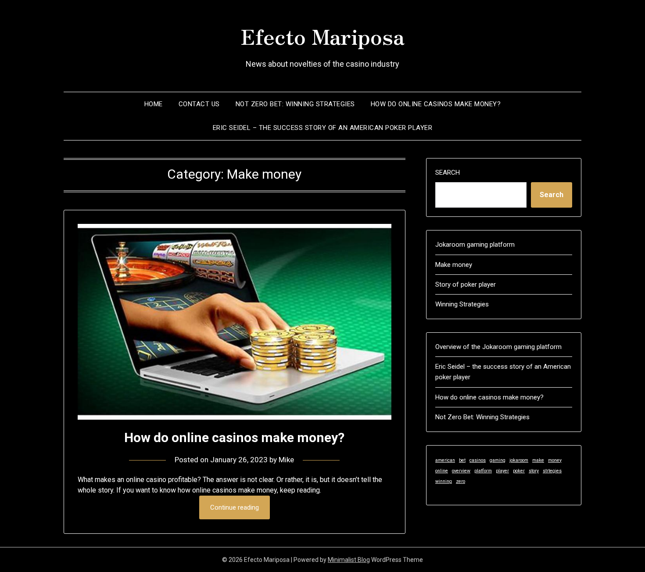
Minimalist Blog (349, 559)
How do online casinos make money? (436, 104)
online (441, 471)
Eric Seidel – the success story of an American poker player (323, 128)
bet (462, 460)
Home (153, 104)
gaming (497, 460)
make (538, 460)
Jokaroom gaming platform (475, 244)
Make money (453, 265)
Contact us (199, 104)
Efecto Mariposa (322, 35)
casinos (477, 460)
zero (460, 481)
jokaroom (518, 460)
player (502, 471)
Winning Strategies (462, 304)
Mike (286, 459)
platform (483, 471)
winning (443, 481)
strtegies (552, 471)
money (555, 460)
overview (461, 471)
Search (447, 172)
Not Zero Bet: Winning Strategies (295, 104)
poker (519, 471)
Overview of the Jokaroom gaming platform (498, 347)
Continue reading (234, 507)
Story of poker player (465, 284)
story (534, 471)
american (445, 460)
